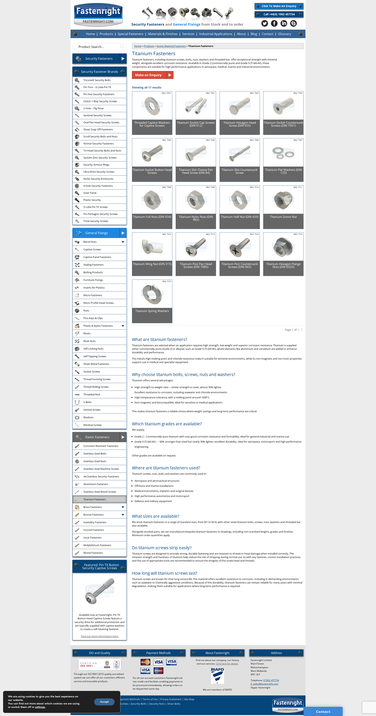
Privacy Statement (171, 699)
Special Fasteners (130, 34)
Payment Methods (129, 699)
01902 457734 (271, 680)
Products (106, 34)
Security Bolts (138, 703)
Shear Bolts (173, 703)
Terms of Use (150, 699)
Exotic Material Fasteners (171, 46)
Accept (104, 702)
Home (90, 34)
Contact (267, 34)
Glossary (284, 34)
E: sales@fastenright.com (264, 683)
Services (188, 34)
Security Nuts (157, 703)
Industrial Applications (215, 34)
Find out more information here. (99, 636)
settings (40, 707)
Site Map (189, 699)
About (241, 34)
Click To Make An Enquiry (279, 6)
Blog (254, 34)
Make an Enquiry (148, 75)
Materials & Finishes (163, 34)
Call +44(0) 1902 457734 (279, 14)
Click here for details (227, 663)
